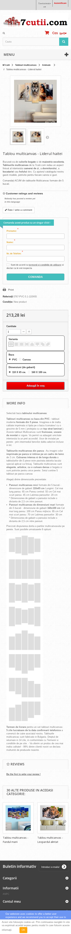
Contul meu (12, 901)
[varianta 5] (32, 344)
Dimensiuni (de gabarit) (22, 367)
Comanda (35, 276)
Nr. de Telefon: (15, 253)
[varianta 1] (11, 344)
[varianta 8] (48, 344)
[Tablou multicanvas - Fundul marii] (18, 817)
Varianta (13, 339)
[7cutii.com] (35, 20)
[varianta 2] (16, 344)
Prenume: (12, 230)
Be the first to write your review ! (23, 774)
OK (23, 930)
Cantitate (11, 326)
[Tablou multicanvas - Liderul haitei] (18, 137)
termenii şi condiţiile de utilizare (45, 265)
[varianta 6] (37, 344)
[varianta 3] (21, 344)
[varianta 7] (43, 344)
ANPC (6, 894)
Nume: (11, 242)
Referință (8, 296)
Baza (12, 354)
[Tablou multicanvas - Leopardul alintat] (52, 817)
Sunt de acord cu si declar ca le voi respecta (35, 266)
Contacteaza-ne (44, 4)
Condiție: (8, 301)
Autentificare (60, 3)
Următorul (47, 137)
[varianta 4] (27, 344)
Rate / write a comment (19, 210)
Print (11, 289)
